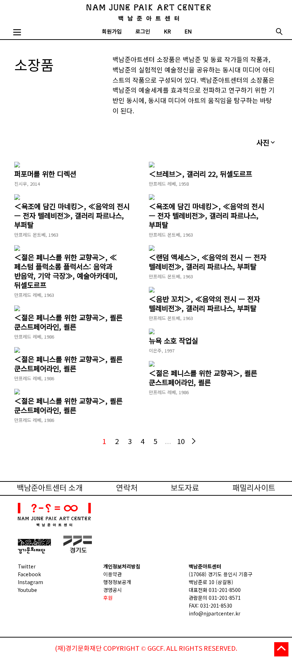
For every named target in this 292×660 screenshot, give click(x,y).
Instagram (30, 582)
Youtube (27, 589)
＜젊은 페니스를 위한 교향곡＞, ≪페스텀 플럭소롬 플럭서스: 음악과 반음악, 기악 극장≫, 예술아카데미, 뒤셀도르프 (66, 271)
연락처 (126, 488)
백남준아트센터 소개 (50, 488)
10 (181, 441)
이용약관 (112, 574)
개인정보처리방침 (121, 566)
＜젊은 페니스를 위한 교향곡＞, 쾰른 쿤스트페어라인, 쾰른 (68, 322)
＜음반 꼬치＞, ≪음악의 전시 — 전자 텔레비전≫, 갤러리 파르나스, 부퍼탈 (204, 303)
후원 (108, 597)
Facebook (29, 574)
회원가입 (112, 32)
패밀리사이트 (254, 488)
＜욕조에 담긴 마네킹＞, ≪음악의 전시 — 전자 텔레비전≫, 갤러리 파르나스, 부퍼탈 (72, 216)
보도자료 (185, 488)
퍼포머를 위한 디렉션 (45, 174)
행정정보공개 (117, 582)
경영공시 (112, 589)
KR (167, 32)
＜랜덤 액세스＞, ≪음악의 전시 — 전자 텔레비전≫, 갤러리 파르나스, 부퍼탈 (207, 262)
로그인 (142, 32)
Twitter (27, 566)
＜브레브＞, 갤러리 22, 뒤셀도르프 (200, 174)
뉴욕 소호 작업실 (173, 340)
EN (188, 32)
